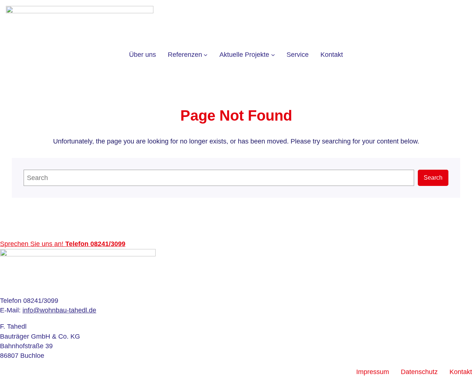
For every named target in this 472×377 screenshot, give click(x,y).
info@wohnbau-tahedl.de (59, 310)
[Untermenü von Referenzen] (206, 55)
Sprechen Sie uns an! (62, 244)
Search (433, 177)
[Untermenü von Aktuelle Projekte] (273, 55)
